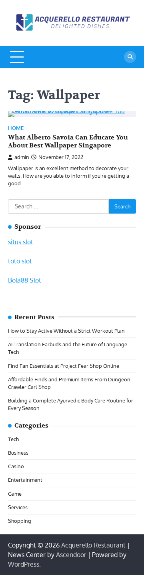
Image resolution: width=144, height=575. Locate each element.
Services (18, 507)
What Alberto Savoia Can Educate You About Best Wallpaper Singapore (68, 141)
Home (16, 128)
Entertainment (25, 480)
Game (15, 494)
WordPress (23, 564)
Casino (16, 466)
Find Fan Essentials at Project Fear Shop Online (63, 366)
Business (18, 452)
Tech (13, 439)
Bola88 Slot (24, 280)
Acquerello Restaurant (93, 545)
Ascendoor (71, 555)
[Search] (130, 57)
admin (21, 157)
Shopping (19, 521)
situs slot (20, 242)
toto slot (20, 261)
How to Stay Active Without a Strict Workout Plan (66, 331)
